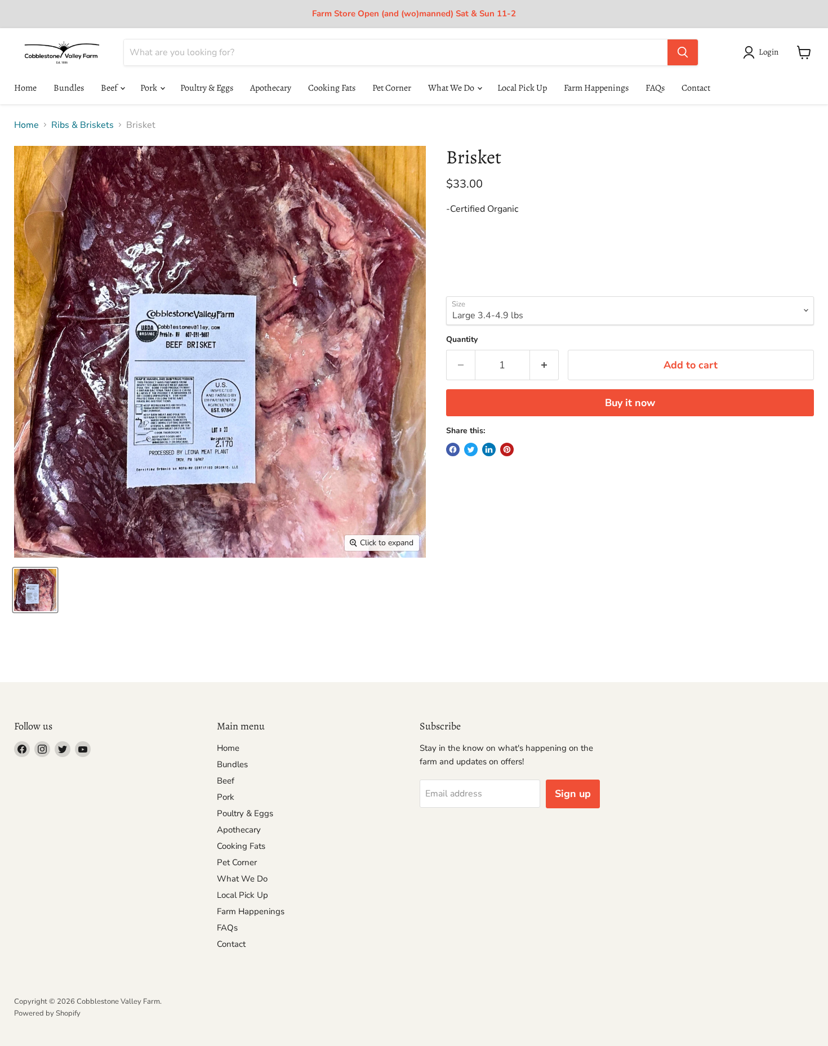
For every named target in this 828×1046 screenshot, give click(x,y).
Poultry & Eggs (206, 88)
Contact (696, 88)
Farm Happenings (596, 88)
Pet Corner (391, 88)
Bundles (69, 88)
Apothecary (270, 88)
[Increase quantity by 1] (544, 365)
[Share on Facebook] (453, 449)
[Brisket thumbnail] (35, 590)
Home (25, 88)
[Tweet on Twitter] (471, 449)
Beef (110, 88)
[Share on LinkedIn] (489, 449)
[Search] (682, 52)
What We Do (452, 88)
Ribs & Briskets (82, 125)
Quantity (462, 339)
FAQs (655, 88)
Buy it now (630, 403)
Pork (149, 88)
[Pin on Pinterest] (507, 449)
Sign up (573, 793)
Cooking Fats (331, 88)
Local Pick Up (522, 88)
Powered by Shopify (47, 1013)
